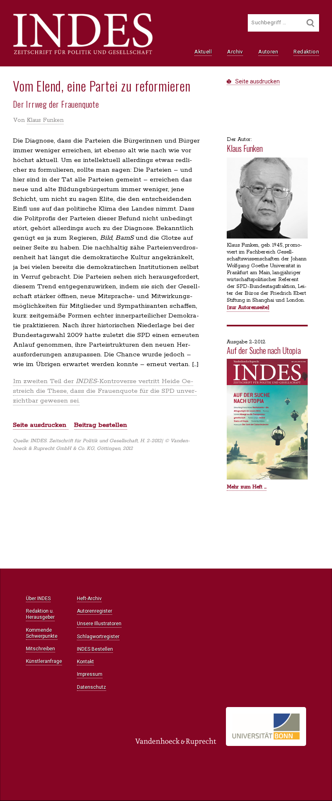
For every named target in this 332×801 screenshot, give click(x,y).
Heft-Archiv (89, 598)
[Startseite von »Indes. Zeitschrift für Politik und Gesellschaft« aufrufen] (83, 53)
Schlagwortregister (98, 636)
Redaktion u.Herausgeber (40, 614)
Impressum (89, 674)
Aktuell (203, 52)
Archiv (235, 52)
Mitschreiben (40, 649)
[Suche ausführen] (310, 23)
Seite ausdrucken (257, 81)
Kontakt (85, 662)
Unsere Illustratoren (99, 623)
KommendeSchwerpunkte (41, 633)
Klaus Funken (45, 120)
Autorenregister (94, 611)
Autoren (268, 52)
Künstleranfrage (44, 661)
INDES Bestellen (95, 649)
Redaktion (306, 52)
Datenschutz (91, 687)
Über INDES (38, 598)
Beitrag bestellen (100, 425)
